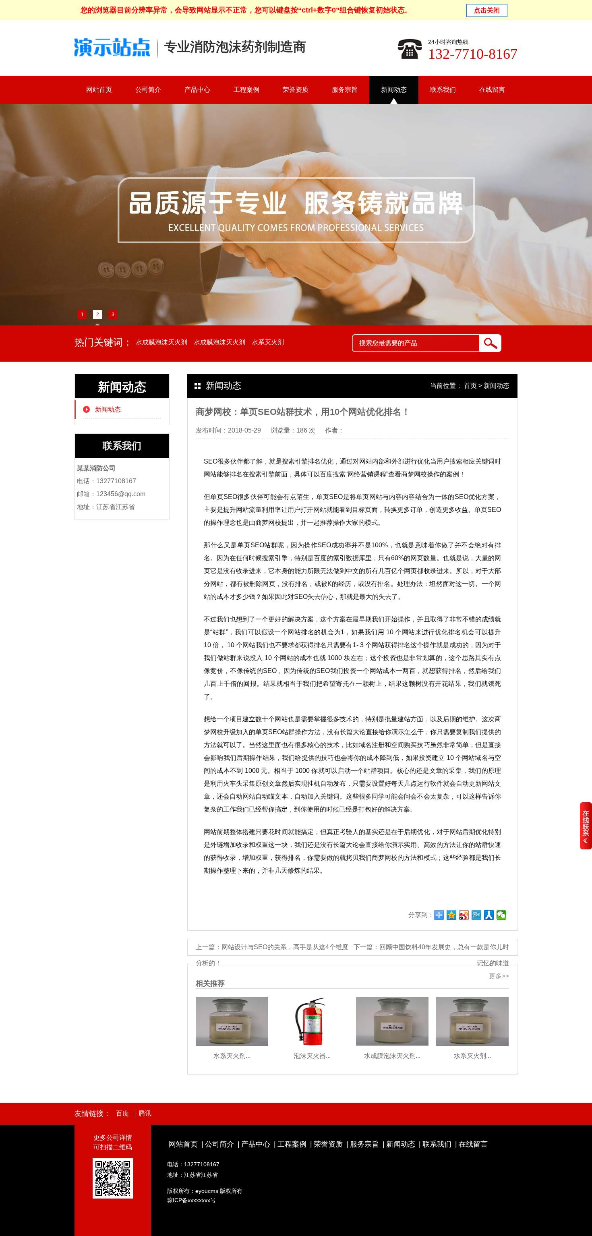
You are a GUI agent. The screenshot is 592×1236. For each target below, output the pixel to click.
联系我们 (443, 89)
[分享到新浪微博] (464, 915)
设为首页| (477, 9)
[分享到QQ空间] (452, 915)
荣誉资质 (295, 89)
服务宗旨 (345, 89)
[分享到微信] (502, 915)
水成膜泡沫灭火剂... (392, 1055)
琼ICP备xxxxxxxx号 (191, 1200)
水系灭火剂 (268, 342)
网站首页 (99, 89)
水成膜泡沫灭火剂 (161, 342)
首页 (470, 385)
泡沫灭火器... (312, 1055)
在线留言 (492, 89)
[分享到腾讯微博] (477, 915)
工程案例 (246, 89)
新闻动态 (394, 89)
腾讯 (145, 1113)
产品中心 (197, 89)
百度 (122, 1113)
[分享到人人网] (489, 915)
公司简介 (148, 89)
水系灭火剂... (231, 1055)
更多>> (499, 976)
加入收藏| (505, 9)
